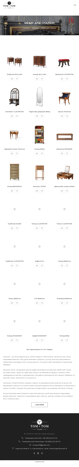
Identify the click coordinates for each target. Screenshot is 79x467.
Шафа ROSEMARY (39, 336)
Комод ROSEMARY (14, 336)
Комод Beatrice (64, 261)
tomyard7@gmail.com (41, 445)
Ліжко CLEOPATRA (64, 224)
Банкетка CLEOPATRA (64, 74)
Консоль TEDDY (39, 186)
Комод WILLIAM (39, 74)
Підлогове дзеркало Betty (39, 112)
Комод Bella (64, 336)
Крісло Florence (64, 112)
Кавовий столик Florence (14, 149)
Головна (26, 28)
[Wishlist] (17, 79)
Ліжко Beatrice (14, 298)
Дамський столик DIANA (64, 186)
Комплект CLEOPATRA (14, 112)
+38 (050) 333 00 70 (52, 442)
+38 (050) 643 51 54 (49, 438)
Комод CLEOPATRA (39, 224)
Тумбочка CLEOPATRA (14, 261)
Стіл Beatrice (39, 298)
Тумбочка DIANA (14, 224)
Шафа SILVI (39, 261)
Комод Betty (39, 149)
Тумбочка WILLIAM (14, 74)
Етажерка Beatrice (64, 298)
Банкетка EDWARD (64, 149)
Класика (35, 28)
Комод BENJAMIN (14, 186)
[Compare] (12, 79)
